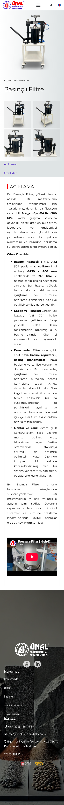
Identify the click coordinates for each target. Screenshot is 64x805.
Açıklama (10, 164)
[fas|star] (26, 664)
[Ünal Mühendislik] (13, 5)
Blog (7, 687)
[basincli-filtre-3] (46, 143)
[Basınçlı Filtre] (32, 16)
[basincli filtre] (17, 114)
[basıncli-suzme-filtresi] (17, 143)
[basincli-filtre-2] (46, 114)
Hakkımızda (11, 678)
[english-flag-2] (59, 5)
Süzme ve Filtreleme (16, 80)
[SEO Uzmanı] (39, 763)
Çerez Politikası (13, 714)
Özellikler (10, 173)
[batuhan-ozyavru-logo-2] (26, 763)
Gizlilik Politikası (14, 705)
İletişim (8, 696)
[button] (38, 5)
